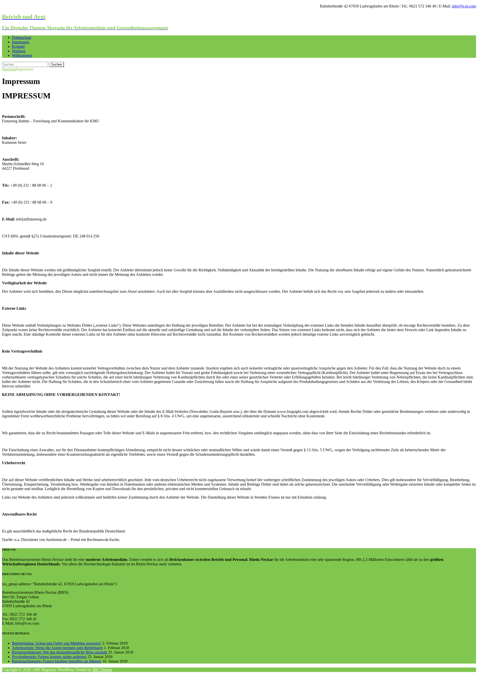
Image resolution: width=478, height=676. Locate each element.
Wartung (18, 51)
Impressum (20, 42)
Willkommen (22, 55)
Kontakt (18, 46)
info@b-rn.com (464, 6)
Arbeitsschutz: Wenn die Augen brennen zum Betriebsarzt (57, 648)
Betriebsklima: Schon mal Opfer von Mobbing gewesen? (56, 643)
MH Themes (102, 670)
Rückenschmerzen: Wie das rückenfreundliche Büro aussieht (59, 652)
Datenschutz (21, 37)
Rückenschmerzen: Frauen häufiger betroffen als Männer (56, 661)
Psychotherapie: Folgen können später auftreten (49, 657)
